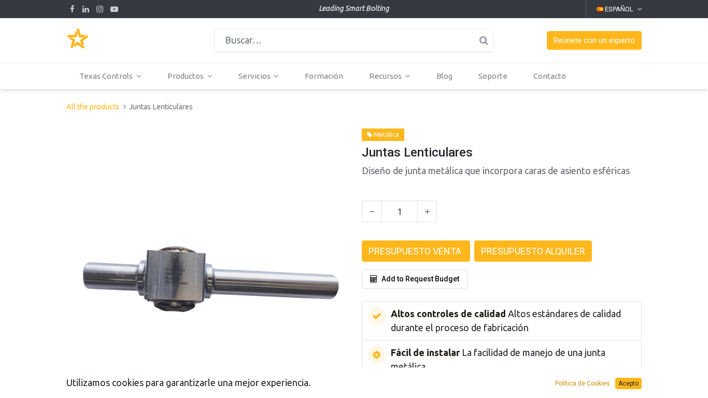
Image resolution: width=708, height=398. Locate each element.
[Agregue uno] (427, 211)
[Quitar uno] (371, 211)
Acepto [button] (628, 383)
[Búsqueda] (483, 40)
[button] (594, 40)
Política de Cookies (582, 383)
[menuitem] (324, 76)
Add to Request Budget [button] (420, 279)
